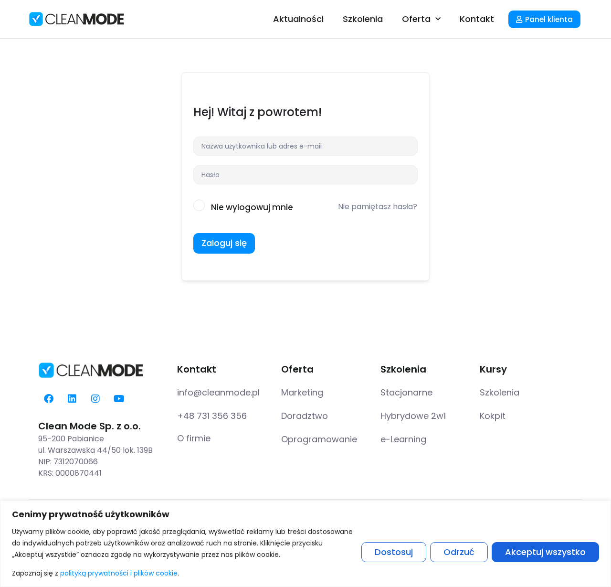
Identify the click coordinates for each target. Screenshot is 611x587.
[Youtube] (118, 398)
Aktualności (298, 19)
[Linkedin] (72, 398)
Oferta (416, 19)
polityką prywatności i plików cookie (119, 573)
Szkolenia (363, 19)
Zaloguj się (224, 243)
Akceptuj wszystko (545, 552)
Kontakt (477, 19)
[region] (305, 544)
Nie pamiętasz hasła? (377, 206)
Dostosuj (394, 552)
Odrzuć (458, 552)
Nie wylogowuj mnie (252, 207)
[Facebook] (48, 398)
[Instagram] (95, 398)
